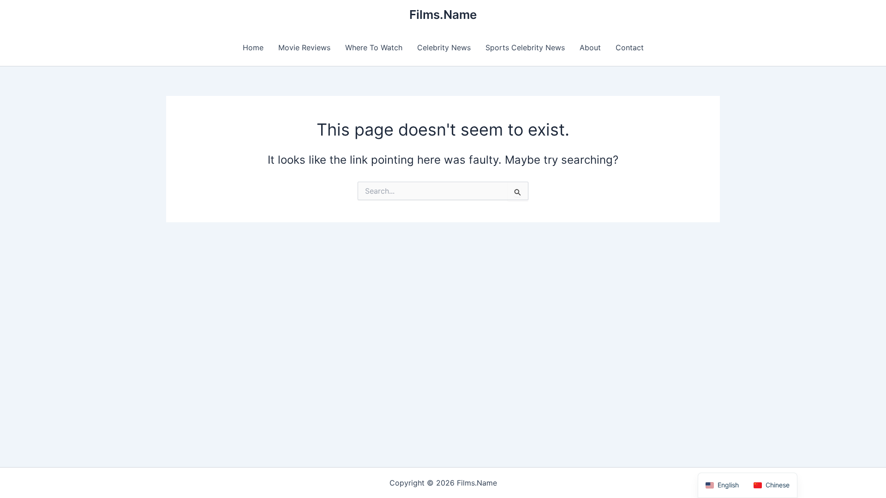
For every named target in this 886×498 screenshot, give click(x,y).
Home (253, 47)
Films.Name (443, 14)
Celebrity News (444, 47)
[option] (771, 485)
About (590, 47)
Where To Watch (373, 47)
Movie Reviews (304, 47)
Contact (630, 47)
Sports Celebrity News (525, 47)
